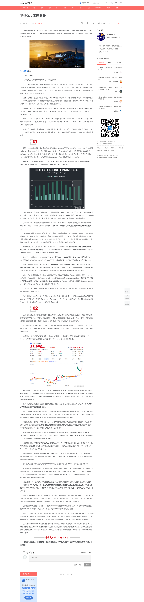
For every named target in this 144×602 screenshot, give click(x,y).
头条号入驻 (101, 30)
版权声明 (99, 150)
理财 (65, 8)
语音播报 (82, 23)
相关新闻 (26, 574)
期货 (81, 8)
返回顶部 (127, 311)
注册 (121, 2)
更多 (117, 8)
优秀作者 (110, 62)
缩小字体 (87, 23)
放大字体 (93, 23)
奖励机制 (120, 148)
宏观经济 (25, 8)
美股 (49, 8)
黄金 (73, 8)
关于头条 (99, 148)
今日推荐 (101, 62)
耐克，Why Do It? (103, 52)
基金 (57, 8)
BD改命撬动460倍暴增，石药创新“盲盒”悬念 (110, 46)
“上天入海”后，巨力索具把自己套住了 (108, 49)
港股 (42, 8)
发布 (87, 565)
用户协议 (106, 150)
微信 (104, 23)
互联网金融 (98, 8)
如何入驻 (106, 148)
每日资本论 (38, 23)
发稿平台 (113, 148)
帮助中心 (113, 150)
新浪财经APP (85, 3)
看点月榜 (119, 62)
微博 (98, 23)
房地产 (108, 8)
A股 (34, 8)
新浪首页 (127, 292)
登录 (75, 565)
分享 (110, 23)
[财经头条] (26, 2)
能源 (89, 8)
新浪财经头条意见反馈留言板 (107, 141)
